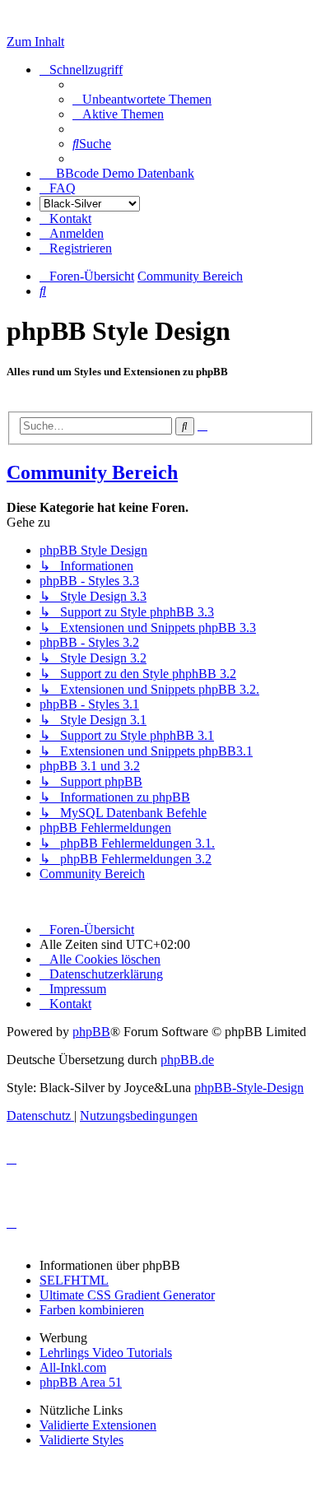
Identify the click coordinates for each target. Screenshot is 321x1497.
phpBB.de (187, 1060)
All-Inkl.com (73, 1367)
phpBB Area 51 (81, 1382)
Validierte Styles (81, 1440)
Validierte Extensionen (98, 1425)
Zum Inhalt (35, 42)
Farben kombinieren (92, 1310)
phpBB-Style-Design (249, 1088)
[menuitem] (142, 99)
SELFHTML (74, 1280)
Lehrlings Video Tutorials (106, 1353)
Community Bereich (92, 472)
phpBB (91, 1032)
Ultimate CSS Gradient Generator (127, 1295)
